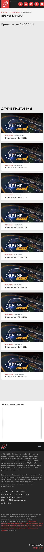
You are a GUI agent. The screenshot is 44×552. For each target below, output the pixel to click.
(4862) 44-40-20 (7, 500)
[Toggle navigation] (39, 446)
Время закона (15, 12)
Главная (4, 12)
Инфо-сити (38, 548)
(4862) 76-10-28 (7, 497)
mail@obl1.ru (6, 503)
